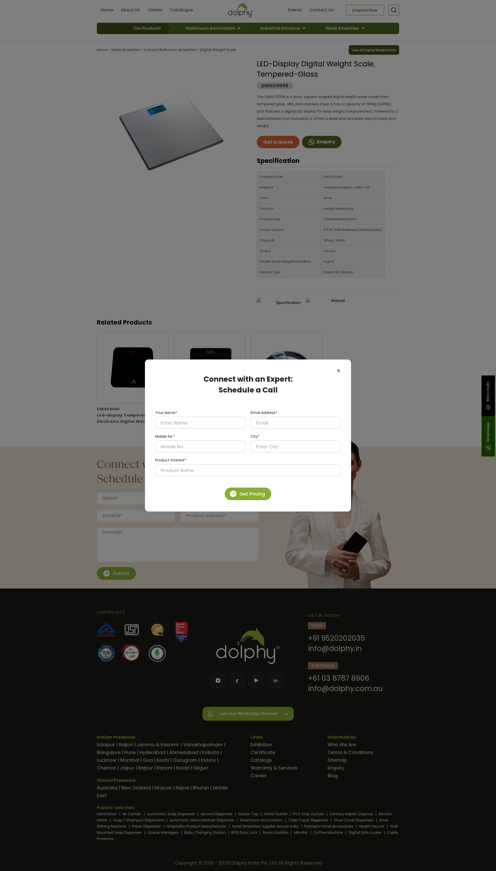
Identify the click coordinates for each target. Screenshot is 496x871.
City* (255, 436)
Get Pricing (252, 494)
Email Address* (264, 412)
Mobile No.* (165, 436)
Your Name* (166, 412)
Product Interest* (170, 460)
